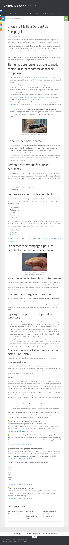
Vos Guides (46, 14)
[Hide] (0, 33)
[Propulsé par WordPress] (15, 541)
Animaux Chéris (14, 6)
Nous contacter (56, 14)
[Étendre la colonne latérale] (66, 18)
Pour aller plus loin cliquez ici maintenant (20, 431)
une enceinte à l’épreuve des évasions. (32, 97)
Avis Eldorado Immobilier (50, 533)
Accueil (5, 14)
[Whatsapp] (1, 20)
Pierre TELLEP (14, 36)
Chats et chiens (14, 14)
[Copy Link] (1, 23)
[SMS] (1, 28)
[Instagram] (1, 25)
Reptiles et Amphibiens (33, 14)
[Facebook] (1, 11)
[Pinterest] (1, 18)
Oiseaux (23, 14)
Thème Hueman (25, 541)
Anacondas (13, 232)
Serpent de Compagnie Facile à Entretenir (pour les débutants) (50, 514)
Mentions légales (17, 533)
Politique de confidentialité (32, 533)
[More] (1, 30)
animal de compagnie (44, 77)
